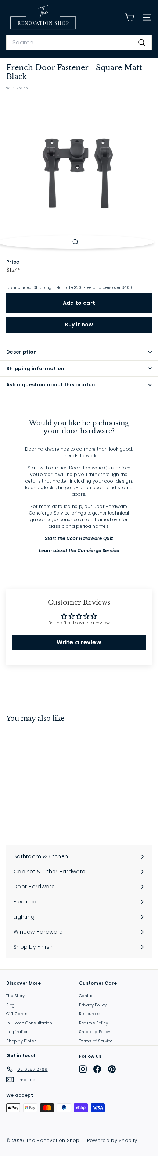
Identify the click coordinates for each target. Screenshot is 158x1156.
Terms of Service (96, 1041)
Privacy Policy (93, 1005)
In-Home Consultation (29, 1023)
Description (21, 351)
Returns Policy (93, 1023)
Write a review (79, 642)
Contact (87, 996)
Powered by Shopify (112, 1140)
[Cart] (129, 17)
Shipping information (35, 368)
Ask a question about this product (51, 384)
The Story (15, 996)
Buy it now (79, 324)
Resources (90, 1014)
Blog (10, 1005)
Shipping (42, 287)
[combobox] (79, 42)
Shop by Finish (21, 1041)
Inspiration (17, 1032)
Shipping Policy (95, 1032)
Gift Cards (17, 1014)
